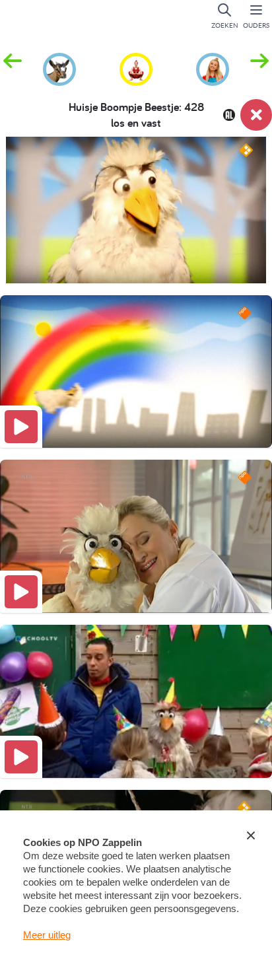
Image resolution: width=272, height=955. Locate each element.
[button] (259, 68)
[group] (59, 67)
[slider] (139, 265)
